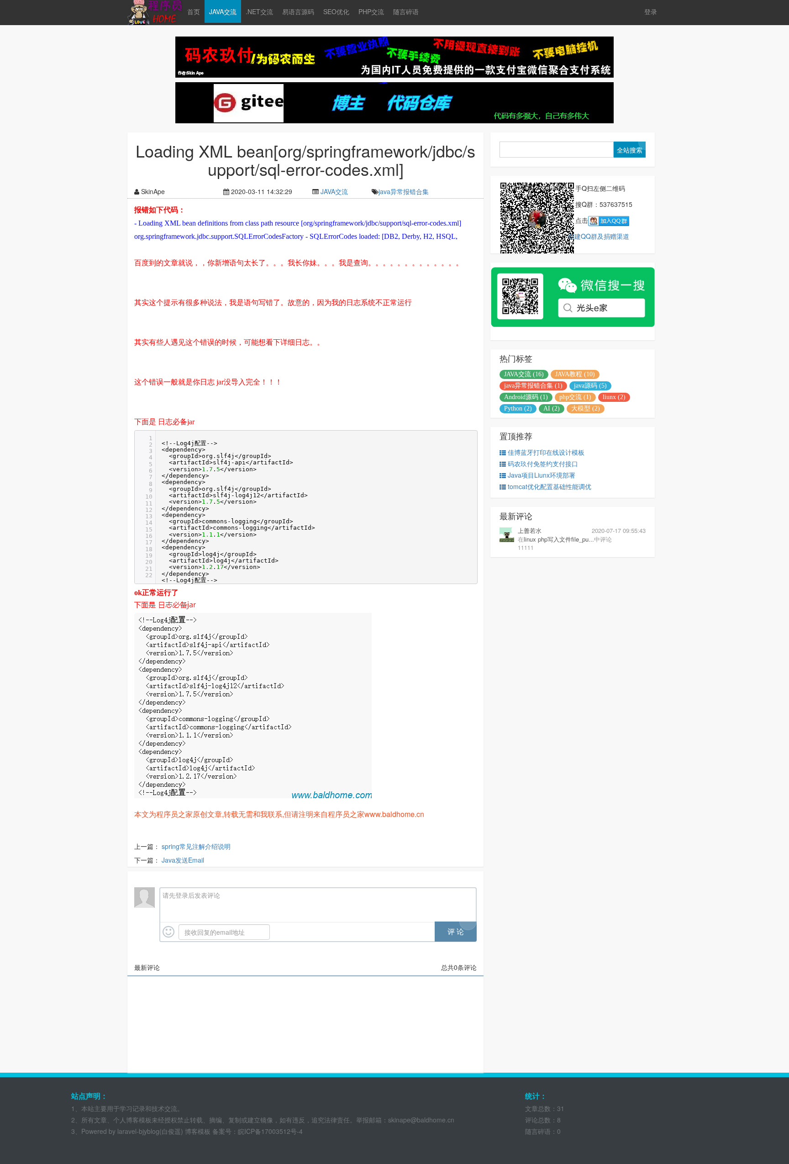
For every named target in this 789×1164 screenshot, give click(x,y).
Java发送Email (183, 859)
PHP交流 (371, 11)
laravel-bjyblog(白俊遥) (149, 1131)
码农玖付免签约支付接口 (543, 463)
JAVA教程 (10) (575, 374)
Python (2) (518, 408)
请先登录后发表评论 (191, 895)
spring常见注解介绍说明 (196, 846)
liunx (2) (614, 397)
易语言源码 (298, 11)
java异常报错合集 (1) (533, 385)
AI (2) (551, 408)
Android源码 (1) (526, 397)
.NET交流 (259, 11)
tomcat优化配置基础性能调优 (549, 486)
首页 (193, 11)
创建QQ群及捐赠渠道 (598, 236)
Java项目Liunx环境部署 (541, 474)
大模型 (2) (585, 408)
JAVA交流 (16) (524, 374)
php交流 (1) (575, 397)
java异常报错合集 (404, 191)
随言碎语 (406, 11)
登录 (650, 11)
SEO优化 (336, 11)
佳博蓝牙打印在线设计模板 (546, 452)
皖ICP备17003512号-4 (270, 1131)
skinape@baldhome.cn (421, 1119)
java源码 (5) (590, 385)
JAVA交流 (223, 11)
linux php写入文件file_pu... (559, 539)
